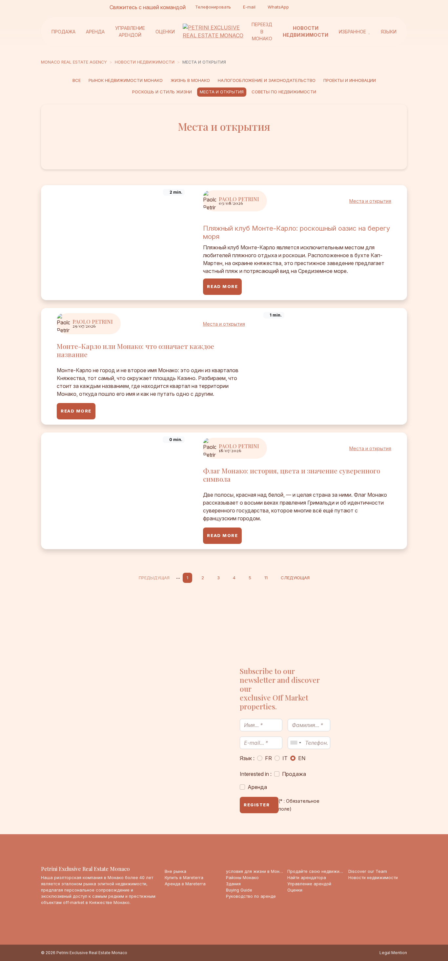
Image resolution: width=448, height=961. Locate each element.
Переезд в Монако (262, 31)
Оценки (165, 31)
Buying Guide (239, 890)
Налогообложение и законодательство (267, 80)
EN (301, 758)
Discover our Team (367, 871)
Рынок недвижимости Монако (126, 80)
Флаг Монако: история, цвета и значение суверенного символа (291, 474)
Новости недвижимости (305, 31)
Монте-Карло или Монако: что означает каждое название (135, 350)
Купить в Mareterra (184, 877)
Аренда (95, 31)
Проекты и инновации (349, 80)
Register (257, 804)
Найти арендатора (306, 877)
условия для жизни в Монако (255, 871)
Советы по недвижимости (284, 91)
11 (266, 577)
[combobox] (295, 743)
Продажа (63, 31)
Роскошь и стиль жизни (162, 91)
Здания (233, 883)
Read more (222, 286)
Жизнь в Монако (190, 80)
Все (76, 80)
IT (285, 758)
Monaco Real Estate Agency (74, 62)
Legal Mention (393, 952)
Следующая (295, 577)
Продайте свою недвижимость (316, 871)
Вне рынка (175, 871)
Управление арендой (130, 31)
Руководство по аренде (251, 896)
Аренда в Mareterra (185, 883)
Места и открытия (222, 91)
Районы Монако (242, 877)
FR (268, 758)
